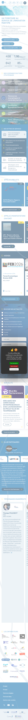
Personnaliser (14, 369)
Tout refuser (14, 366)
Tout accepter (14, 363)
